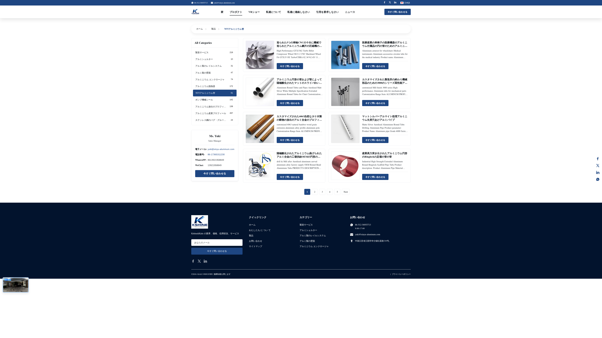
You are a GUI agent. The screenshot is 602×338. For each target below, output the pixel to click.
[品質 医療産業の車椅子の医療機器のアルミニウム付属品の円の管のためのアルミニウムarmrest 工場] (345, 55)
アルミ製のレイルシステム (313, 235)
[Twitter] (390, 2)
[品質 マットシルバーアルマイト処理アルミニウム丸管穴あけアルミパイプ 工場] (345, 129)
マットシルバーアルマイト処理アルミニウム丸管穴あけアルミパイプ (384, 117)
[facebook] (193, 261)
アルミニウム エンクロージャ (314, 246)
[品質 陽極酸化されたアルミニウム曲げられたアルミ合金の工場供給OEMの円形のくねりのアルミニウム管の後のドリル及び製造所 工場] (260, 165)
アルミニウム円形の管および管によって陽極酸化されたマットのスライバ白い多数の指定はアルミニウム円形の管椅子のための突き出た (299, 84)
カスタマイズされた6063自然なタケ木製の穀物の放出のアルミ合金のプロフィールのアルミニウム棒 (299, 119)
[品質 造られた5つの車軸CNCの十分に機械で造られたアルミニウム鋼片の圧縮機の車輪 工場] (260, 55)
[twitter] (199, 261)
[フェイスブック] (597, 158)
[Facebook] (384, 2)
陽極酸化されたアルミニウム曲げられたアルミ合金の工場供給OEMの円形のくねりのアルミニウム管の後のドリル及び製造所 (299, 158)
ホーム (199, 28)
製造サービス (306, 224)
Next (346, 191)
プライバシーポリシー (401, 274)
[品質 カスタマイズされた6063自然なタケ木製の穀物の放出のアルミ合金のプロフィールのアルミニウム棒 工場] (260, 129)
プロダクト (236, 12)
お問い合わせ (255, 240)
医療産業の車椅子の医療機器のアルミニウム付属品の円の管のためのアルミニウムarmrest (384, 46)
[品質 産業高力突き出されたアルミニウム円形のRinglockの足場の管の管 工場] (345, 165)
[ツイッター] (597, 165)
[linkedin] (205, 261)
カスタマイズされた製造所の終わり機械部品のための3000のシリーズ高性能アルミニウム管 (384, 82)
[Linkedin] (395, 2)
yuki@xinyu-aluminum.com (224, 2)
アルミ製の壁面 (307, 240)
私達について (273, 12)
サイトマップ (255, 246)
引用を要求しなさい (327, 12)
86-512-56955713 (363, 224)
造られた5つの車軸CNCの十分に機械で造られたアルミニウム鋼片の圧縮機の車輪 (299, 46)
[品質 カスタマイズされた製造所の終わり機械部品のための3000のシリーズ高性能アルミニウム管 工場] (345, 92)
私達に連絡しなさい (298, 12)
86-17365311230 (216, 154)
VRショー (254, 12)
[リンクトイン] (597, 172)
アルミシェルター (308, 230)
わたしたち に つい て (260, 230)
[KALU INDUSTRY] (195, 12)
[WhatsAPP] (597, 179)
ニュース (350, 12)
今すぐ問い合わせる (397, 11)
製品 (213, 28)
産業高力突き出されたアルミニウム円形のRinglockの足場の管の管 (384, 154)
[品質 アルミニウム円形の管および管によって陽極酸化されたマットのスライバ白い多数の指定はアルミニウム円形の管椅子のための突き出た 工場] (260, 92)
